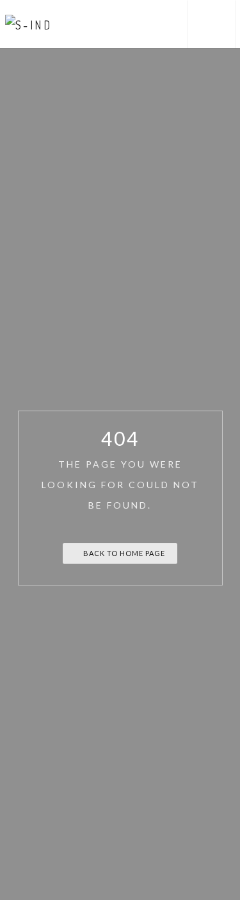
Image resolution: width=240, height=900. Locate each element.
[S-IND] (28, 24)
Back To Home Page (123, 553)
